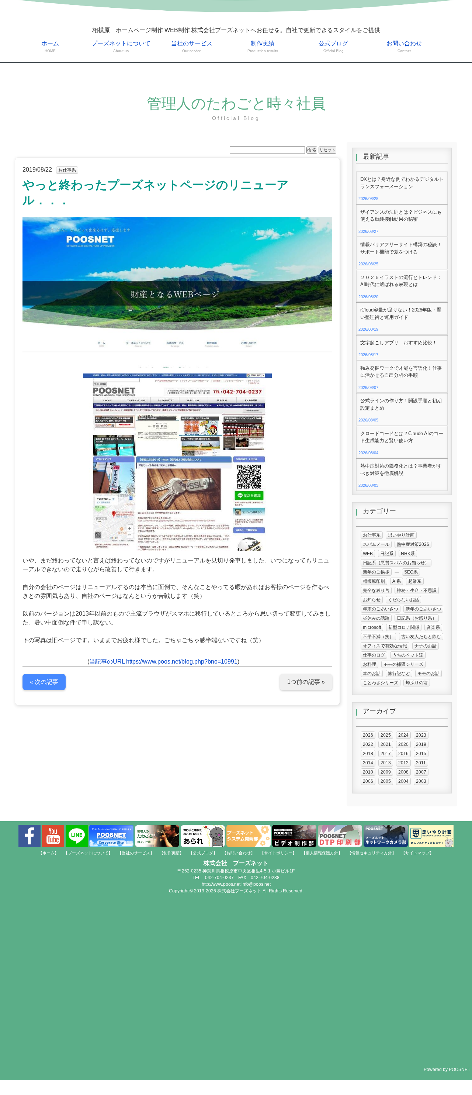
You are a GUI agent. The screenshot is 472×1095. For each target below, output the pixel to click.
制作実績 (262, 46)
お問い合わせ (404, 46)
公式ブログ (333, 46)
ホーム (50, 46)
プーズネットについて (120, 46)
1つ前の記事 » (306, 682)
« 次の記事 (44, 682)
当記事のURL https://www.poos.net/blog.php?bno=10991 (163, 661)
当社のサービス (191, 46)
